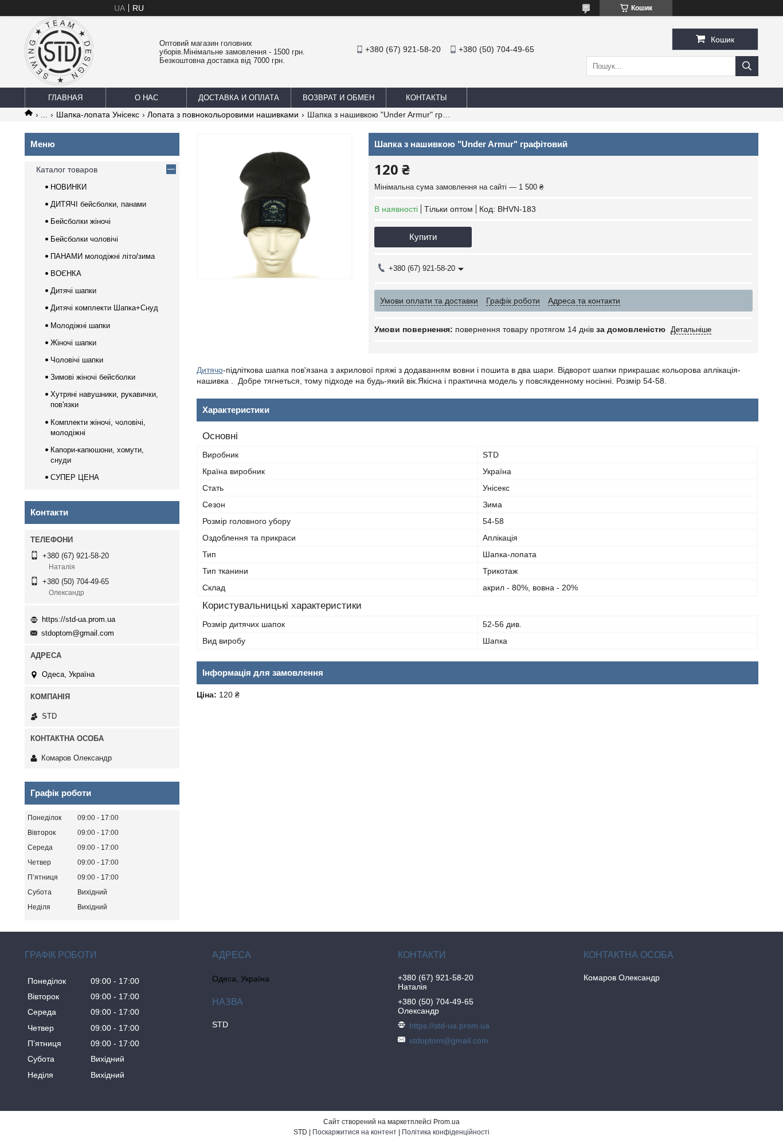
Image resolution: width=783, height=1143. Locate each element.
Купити (423, 237)
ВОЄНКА (65, 273)
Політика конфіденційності (446, 1132)
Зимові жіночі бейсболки (92, 377)
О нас (146, 97)
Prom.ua (446, 1122)
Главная (65, 97)
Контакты (426, 97)
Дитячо (210, 370)
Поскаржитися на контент (354, 1132)
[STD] (59, 82)
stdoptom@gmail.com (77, 633)
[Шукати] (746, 66)
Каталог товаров (66, 169)
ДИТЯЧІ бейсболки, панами (98, 204)
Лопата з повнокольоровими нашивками (223, 114)
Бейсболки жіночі (80, 221)
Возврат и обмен (338, 97)
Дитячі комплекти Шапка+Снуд (104, 308)
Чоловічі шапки (76, 360)
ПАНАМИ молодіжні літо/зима (102, 256)
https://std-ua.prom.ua (78, 619)
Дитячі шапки (73, 290)
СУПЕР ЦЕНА (74, 477)
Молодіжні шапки (80, 325)
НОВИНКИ (68, 187)
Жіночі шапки (73, 342)
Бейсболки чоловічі (84, 239)
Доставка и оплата (238, 97)
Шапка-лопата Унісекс (97, 114)
